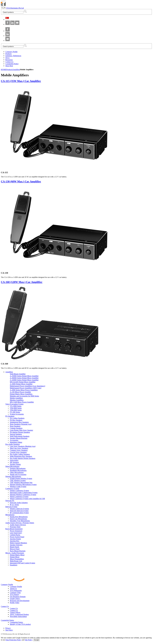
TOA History (14, 595)
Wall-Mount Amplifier (18, 374)
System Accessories (17, 414)
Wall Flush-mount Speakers (19, 436)
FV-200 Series (15, 412)
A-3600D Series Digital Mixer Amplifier (24, 378)
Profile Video (14, 603)
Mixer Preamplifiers (17, 559)
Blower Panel (14, 549)
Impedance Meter (16, 442)
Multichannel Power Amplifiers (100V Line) (25, 388)
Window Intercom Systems (19, 509)
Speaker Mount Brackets (18, 438)
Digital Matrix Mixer (17, 555)
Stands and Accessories (18, 474)
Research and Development (19, 601)
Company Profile (7, 584)
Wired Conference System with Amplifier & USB (27, 499)
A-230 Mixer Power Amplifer (20, 392)
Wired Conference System (19, 497)
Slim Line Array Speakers (19, 448)
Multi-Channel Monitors (18, 543)
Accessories (14, 440)
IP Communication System (19, 513)
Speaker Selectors (16, 545)
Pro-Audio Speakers (12, 444)
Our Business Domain (18, 597)
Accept (36, 640)
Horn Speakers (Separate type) (20, 424)
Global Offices (15, 612)
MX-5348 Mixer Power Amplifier (22, 402)
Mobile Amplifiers (16, 398)
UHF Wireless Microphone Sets (21, 482)
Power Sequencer (16, 531)
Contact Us (5, 606)
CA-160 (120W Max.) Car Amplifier (21, 282)
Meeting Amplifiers (17, 400)
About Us (13, 588)
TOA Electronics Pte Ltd (15, 8)
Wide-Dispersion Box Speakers (21, 456)
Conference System (12, 488)
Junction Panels (15, 539)
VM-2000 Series (16, 410)
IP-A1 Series (14, 505)
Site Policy (9, 630)
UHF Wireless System (18, 480)
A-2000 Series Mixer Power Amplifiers (24, 390)
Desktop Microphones (18, 468)
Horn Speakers (15, 426)
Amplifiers (9, 372)
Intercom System (11, 507)
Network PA (9, 501)
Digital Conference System (19, 490)
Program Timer (15, 527)
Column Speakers (16, 428)
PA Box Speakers (16, 420)
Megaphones (9, 515)
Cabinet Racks (15, 535)
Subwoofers (14, 460)
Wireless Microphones (13, 476)
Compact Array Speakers (19, 450)
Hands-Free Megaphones (19, 517)
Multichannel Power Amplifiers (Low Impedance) (27, 386)
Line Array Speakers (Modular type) (23, 446)
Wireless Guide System (18, 486)
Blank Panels (14, 547)
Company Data (15, 593)
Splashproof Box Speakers (19, 422)
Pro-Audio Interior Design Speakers (22, 458)
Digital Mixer (14, 557)
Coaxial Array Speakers (18, 452)
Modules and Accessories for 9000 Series (24, 396)
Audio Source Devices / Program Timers (19, 523)
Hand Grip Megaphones (18, 519)
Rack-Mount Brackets (17, 551)
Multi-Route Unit (16, 561)
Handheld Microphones (18, 470)
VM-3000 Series (16, 408)
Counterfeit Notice (7, 620)
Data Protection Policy (13, 640)
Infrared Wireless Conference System (23, 495)
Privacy (8, 628)
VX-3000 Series (15, 406)
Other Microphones (17, 472)
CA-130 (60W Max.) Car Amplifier (21, 181)
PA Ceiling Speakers (17, 418)
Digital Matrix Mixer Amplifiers (21, 394)
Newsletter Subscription (18, 616)
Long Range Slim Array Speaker (21, 430)
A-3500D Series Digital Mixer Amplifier (24, 376)
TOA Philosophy (16, 590)
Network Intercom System (19, 511)
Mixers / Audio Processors (14, 553)
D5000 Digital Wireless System (21, 478)
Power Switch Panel (17, 537)
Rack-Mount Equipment (14, 529)
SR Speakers (14, 462)
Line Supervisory (16, 533)
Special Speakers (16, 434)
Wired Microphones (12, 466)
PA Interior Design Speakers (20, 432)
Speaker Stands (15, 464)
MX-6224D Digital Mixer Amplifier (22, 382)
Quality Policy (15, 599)
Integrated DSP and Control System (22, 563)
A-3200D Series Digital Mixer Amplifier (24, 380)
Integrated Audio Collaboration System (23, 493)
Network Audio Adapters (19, 503)
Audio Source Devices (18, 525)
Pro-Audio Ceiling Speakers (20, 454)
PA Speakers (9, 416)
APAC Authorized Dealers (19, 614)
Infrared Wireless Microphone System (23, 484)
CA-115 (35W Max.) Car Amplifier (21, 81)
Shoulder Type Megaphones (20, 521)
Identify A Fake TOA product (20, 624)
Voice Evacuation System (14, 404)
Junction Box (14, 541)
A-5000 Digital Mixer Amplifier (21, 384)
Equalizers (13, 565)
